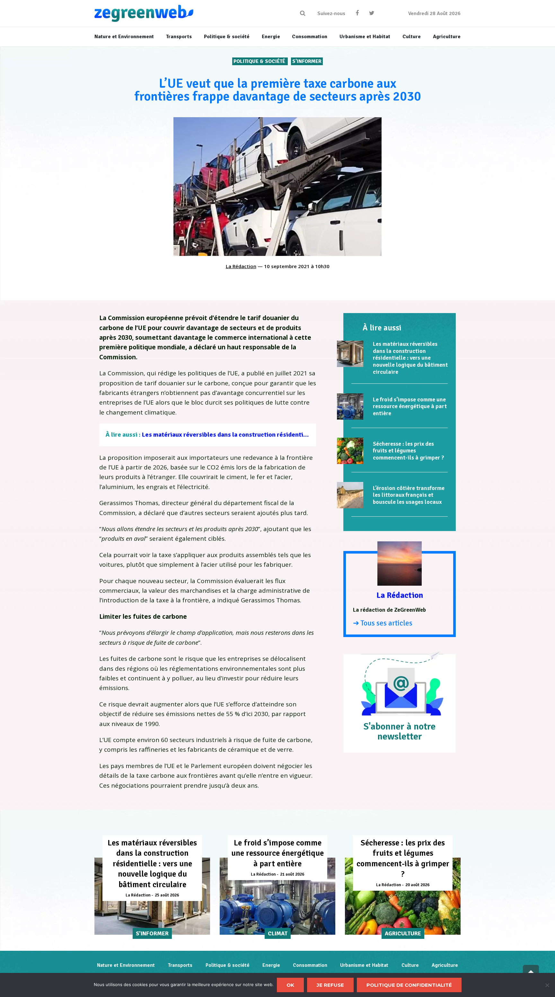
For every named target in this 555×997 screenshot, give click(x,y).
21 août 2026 (292, 874)
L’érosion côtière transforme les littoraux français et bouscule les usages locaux (409, 495)
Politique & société (259, 61)
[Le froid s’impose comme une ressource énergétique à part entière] (350, 406)
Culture (410, 965)
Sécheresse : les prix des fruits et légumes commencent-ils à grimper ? (408, 450)
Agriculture (445, 965)
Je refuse (330, 985)
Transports (180, 965)
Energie (271, 965)
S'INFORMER (307, 61)
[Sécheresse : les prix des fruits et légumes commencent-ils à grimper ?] (350, 451)
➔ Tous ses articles (382, 623)
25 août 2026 (167, 895)
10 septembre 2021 (287, 266)
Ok (290, 985)
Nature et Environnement (126, 965)
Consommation (310, 965)
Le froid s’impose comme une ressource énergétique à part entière (410, 406)
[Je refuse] (547, 985)
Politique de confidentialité (409, 985)
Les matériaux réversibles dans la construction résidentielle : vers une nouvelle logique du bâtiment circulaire (299, 435)
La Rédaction (241, 266)
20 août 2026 (417, 885)
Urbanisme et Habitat (364, 965)
